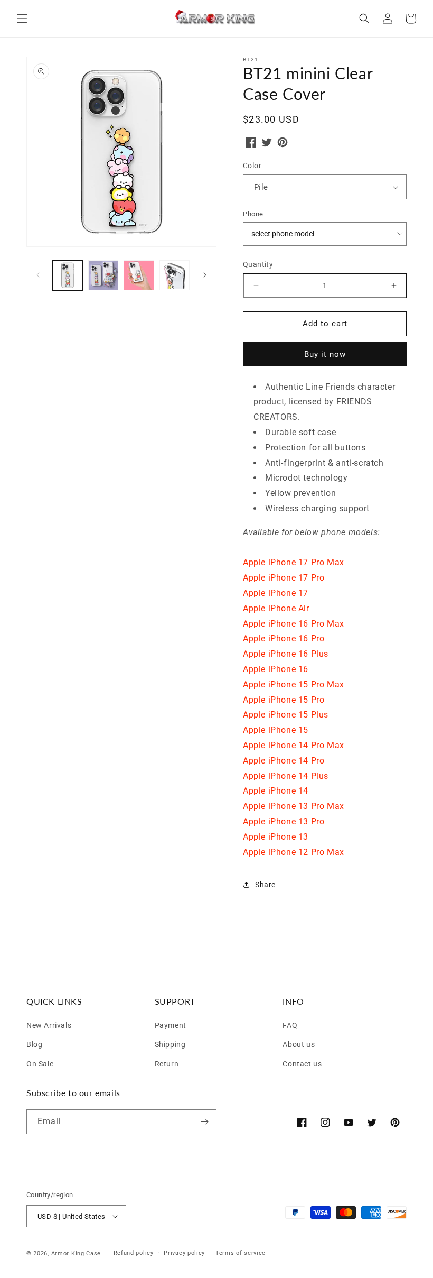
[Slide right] (204, 275)
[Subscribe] (204, 1121)
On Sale (39, 1062)
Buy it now (325, 354)
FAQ (290, 1025)
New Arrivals (48, 1025)
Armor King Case (76, 1253)
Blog (34, 1043)
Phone (253, 214)
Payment (170, 1025)
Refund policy (134, 1252)
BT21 (250, 59)
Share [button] (265, 884)
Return (167, 1062)
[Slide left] (38, 275)
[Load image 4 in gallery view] (174, 275)
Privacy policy (184, 1252)
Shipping (170, 1043)
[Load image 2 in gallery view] (103, 275)
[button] (22, 18)
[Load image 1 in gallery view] (67, 275)
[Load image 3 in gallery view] (139, 275)
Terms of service (240, 1252)
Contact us (302, 1062)
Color (252, 165)
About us (299, 1043)
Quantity (258, 264)
